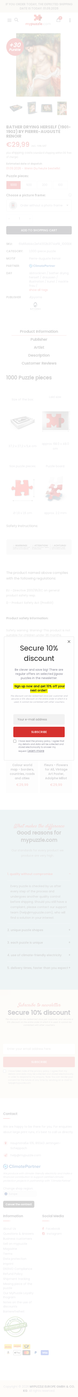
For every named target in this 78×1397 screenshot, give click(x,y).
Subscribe (39, 732)
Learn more (36, 751)
